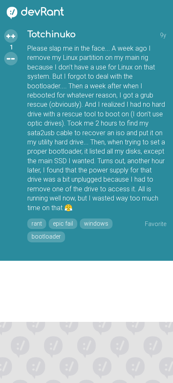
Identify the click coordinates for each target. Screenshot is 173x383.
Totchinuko (51, 34)
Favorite (155, 224)
